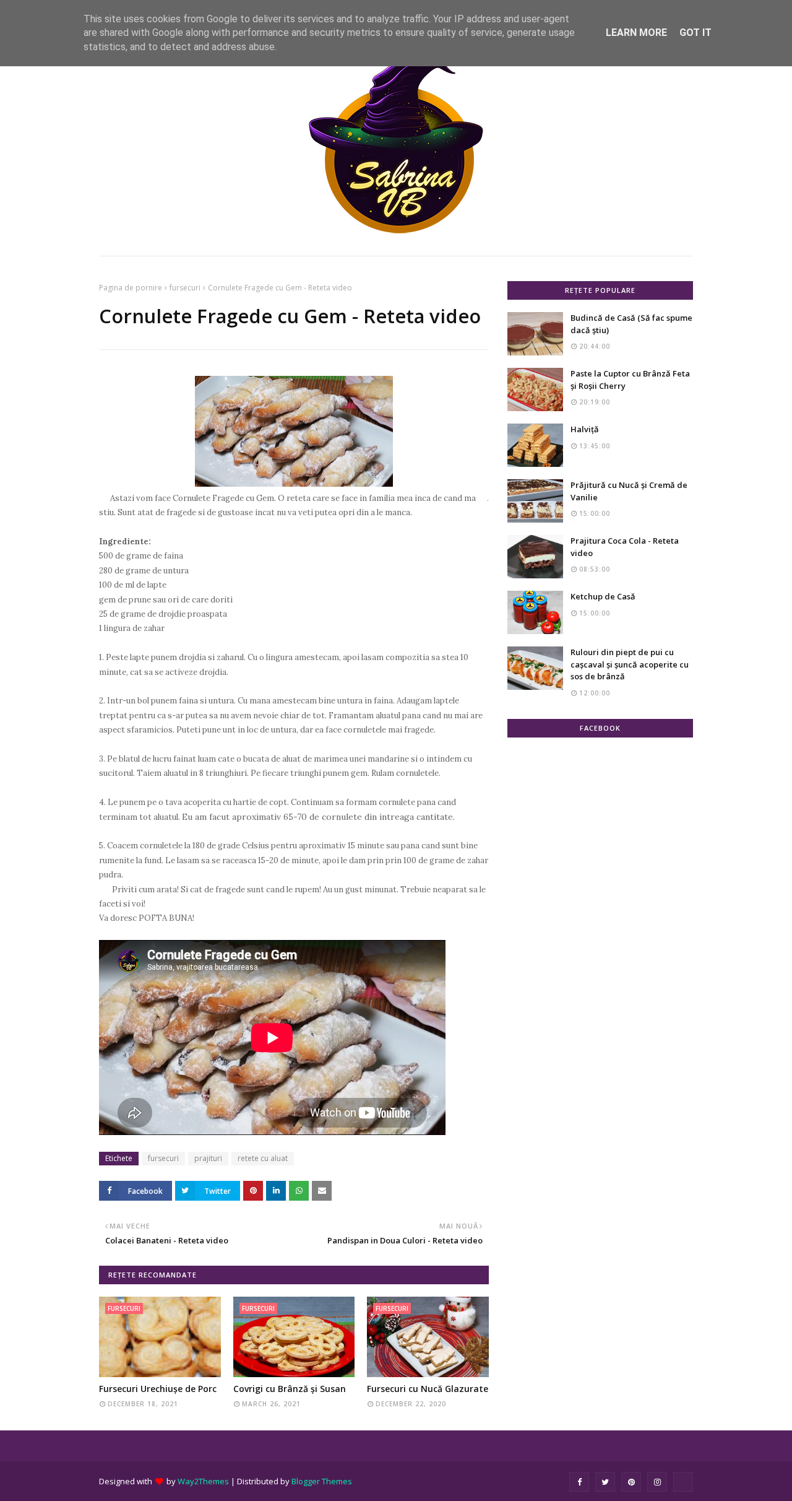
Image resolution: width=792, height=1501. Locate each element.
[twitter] (605, 1482)
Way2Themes (203, 1481)
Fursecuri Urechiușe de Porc (158, 1388)
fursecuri (185, 287)
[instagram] (657, 1482)
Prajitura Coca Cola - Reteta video (624, 547)
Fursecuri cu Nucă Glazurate (427, 1388)
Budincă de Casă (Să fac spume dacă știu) (631, 324)
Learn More (636, 32)
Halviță (584, 429)
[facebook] (579, 1482)
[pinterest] (631, 1482)
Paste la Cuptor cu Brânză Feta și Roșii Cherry (630, 379)
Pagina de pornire (130, 287)
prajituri (208, 1158)
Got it (695, 32)
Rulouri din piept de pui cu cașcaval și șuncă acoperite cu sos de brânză (629, 664)
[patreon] (683, 1482)
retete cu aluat (263, 1158)
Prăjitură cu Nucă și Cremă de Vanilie (628, 491)
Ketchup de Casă (602, 596)
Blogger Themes (321, 1481)
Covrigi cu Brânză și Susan (289, 1388)
